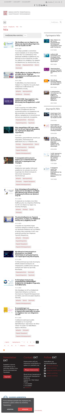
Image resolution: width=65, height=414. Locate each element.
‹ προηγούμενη (16, 342)
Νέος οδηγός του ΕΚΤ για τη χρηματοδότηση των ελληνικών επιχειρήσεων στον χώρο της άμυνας (56, 43)
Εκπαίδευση (19, 94)
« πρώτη (6, 342)
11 (15, 345)
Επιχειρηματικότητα (28, 65)
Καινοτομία (19, 68)
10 (11, 345)
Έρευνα (37, 65)
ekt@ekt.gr (28, 387)
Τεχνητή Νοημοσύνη (21, 123)
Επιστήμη (18, 65)
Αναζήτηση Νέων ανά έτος (14, 35)
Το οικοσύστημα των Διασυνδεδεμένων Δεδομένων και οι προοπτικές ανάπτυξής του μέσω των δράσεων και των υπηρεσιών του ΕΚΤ (27, 311)
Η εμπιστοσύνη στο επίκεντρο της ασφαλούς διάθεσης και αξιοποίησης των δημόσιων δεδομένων (56, 96)
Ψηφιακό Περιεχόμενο (21, 150)
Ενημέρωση (11, 26)
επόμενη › (22, 345)
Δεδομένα (18, 91)
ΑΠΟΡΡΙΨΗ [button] (10, 409)
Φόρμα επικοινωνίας (31, 370)
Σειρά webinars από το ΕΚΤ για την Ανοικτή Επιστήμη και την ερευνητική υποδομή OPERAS (56, 127)
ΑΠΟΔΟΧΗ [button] (25, 409)
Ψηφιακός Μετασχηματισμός (23, 153)
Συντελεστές (38, 410)
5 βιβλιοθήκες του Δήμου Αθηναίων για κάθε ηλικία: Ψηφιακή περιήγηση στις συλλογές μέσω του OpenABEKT (27, 75)
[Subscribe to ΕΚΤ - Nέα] (22, 350)
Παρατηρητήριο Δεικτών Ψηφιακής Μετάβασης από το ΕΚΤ (56, 71)
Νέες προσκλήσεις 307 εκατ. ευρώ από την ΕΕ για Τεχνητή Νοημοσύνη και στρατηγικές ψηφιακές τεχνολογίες (27, 130)
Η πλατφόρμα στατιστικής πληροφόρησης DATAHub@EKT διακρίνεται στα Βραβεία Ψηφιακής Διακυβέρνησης (27, 282)
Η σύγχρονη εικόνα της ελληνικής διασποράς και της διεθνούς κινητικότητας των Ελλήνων (56, 172)
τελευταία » (31, 345)
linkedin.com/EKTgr (52, 373)
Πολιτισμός (27, 94)
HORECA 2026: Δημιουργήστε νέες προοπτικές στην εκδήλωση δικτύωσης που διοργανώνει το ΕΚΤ (27, 100)
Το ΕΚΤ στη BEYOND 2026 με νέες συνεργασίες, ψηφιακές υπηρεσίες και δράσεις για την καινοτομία (56, 142)
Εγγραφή (7, 377)
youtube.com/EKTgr (52, 376)
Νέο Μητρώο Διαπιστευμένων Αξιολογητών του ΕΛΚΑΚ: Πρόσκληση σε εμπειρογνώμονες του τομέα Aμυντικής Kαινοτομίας (27, 254)
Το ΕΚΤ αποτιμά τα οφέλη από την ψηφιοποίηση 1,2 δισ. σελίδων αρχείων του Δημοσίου (56, 157)
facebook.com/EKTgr (52, 365)
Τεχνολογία (31, 123)
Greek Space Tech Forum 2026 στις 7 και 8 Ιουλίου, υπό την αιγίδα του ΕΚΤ (56, 115)
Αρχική (5, 26)
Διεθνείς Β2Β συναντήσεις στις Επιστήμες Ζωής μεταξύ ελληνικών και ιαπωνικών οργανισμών (56, 57)
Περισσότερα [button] (7, 405)
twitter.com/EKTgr (52, 368)
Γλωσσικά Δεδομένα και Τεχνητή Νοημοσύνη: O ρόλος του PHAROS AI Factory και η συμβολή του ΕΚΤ (27, 218)
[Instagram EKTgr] (40, 5)
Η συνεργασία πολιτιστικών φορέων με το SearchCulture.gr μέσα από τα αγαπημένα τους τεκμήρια (25, 160)
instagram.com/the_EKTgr (54, 370)
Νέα (17, 26)
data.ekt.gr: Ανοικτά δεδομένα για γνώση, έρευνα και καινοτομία (56, 82)
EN (59, 2)
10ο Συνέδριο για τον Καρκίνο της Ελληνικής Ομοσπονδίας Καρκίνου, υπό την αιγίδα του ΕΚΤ (27, 43)
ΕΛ (56, 2)
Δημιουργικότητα (27, 91)
